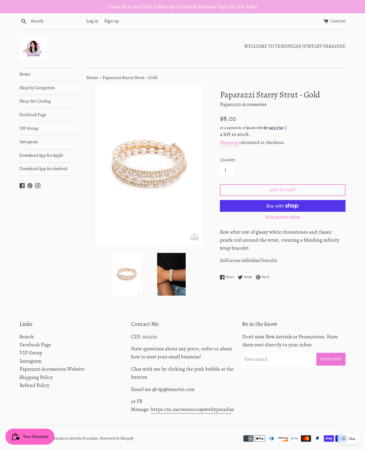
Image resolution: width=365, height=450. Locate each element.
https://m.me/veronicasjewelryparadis (191, 409)
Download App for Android (44, 169)
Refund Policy (34, 385)
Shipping (229, 142)
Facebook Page (33, 115)
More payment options (282, 216)
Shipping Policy (36, 377)
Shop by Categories (37, 88)
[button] (282, 127)
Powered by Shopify (117, 438)
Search (27, 336)
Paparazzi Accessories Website (52, 369)
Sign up (111, 21)
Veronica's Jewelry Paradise (75, 438)
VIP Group (29, 128)
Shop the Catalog (35, 101)
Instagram (29, 142)
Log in (92, 21)
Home (25, 74)
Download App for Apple (41, 155)
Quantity (227, 159)
